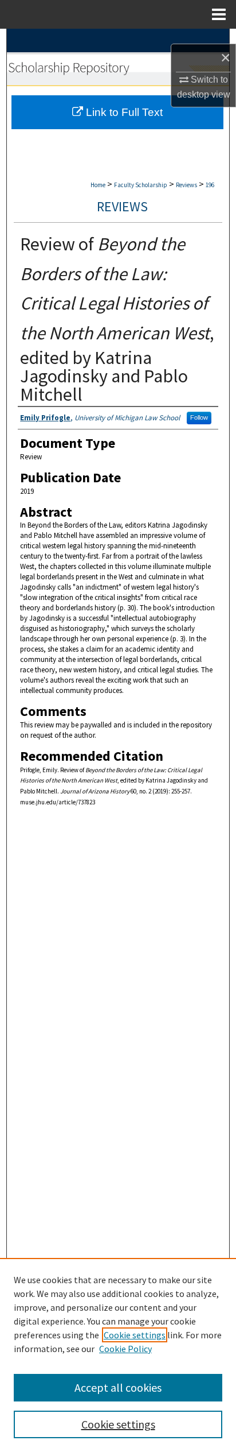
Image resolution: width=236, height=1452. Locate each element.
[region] (118, 1355)
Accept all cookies (118, 1387)
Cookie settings (135, 1335)
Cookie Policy (125, 1348)
